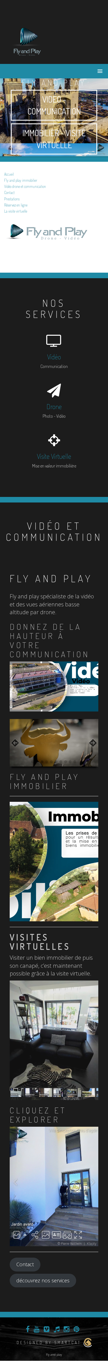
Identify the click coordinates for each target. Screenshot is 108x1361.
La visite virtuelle (15, 211)
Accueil (9, 174)
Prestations (12, 198)
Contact (9, 192)
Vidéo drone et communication (25, 186)
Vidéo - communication (54, 105)
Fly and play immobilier (20, 180)
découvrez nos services (43, 1280)
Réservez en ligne (15, 205)
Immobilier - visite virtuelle (54, 139)
